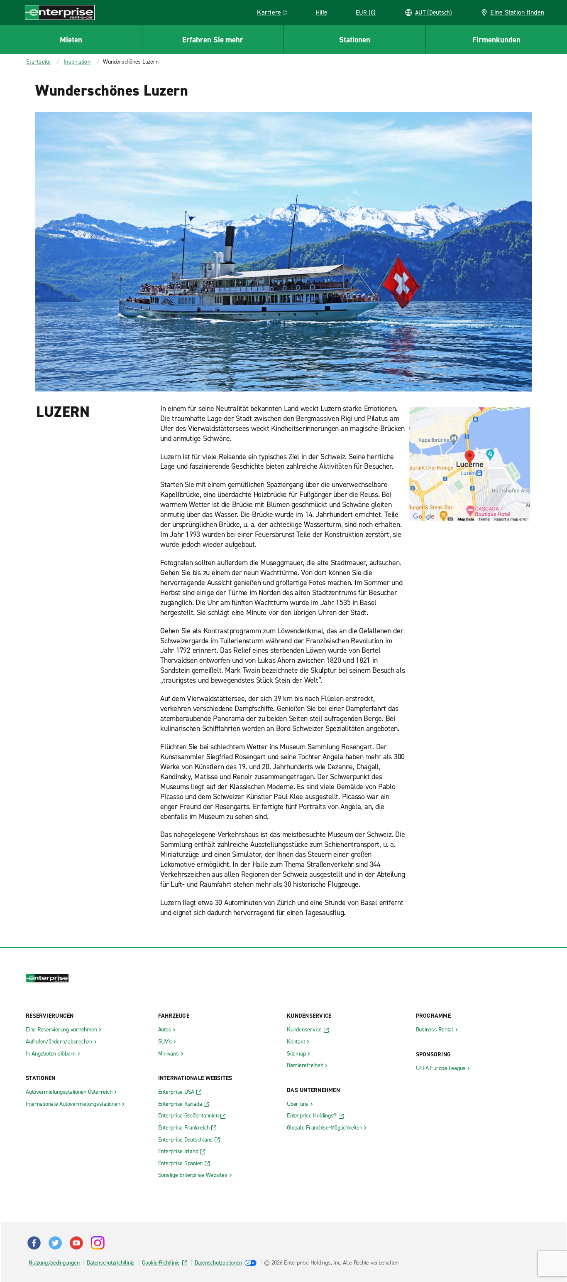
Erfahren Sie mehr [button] (212, 39)
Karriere (275, 14)
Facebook (34, 1242)
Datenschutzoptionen (218, 1263)
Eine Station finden (517, 12)
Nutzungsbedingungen (54, 1263)
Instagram (97, 1242)
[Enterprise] (60, 12)
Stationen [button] (354, 39)
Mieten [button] (71, 39)
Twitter (55, 1242)
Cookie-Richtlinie (161, 1263)
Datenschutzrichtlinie (110, 1263)
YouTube (76, 1242)
